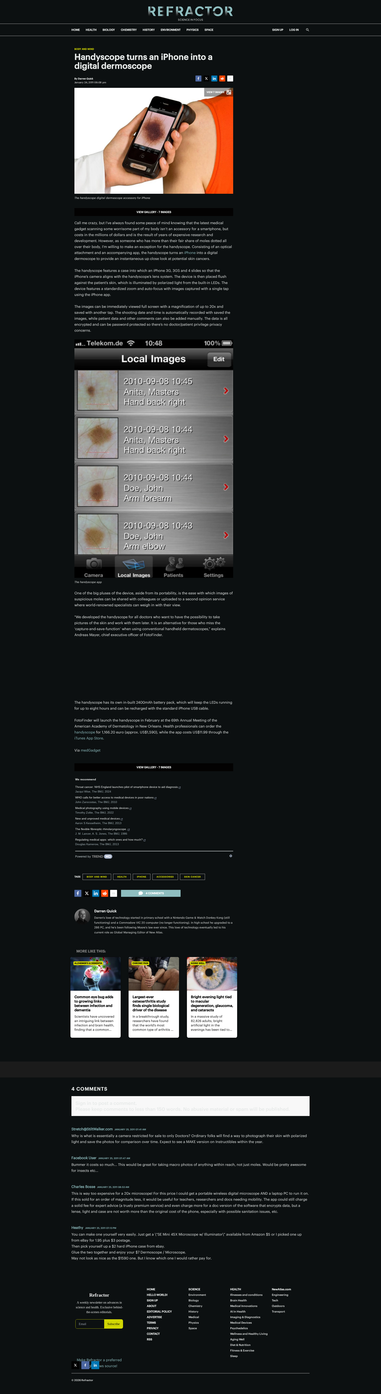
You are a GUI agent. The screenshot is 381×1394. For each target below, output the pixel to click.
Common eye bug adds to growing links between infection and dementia (93, 1003)
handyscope (84, 732)
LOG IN (294, 30)
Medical (194, 1317)
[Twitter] (206, 78)
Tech (275, 1300)
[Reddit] (222, 78)
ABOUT (151, 1306)
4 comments (155, 893)
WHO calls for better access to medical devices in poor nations (114, 797)
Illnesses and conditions (246, 1295)
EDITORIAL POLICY (159, 1311)
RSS (149, 1339)
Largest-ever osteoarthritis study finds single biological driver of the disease (151, 1003)
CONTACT (153, 1334)
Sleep (234, 1356)
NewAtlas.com (281, 1289)
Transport (278, 1311)
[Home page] (190, 11)
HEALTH (91, 30)
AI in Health (238, 1311)
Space (193, 1328)
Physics (194, 1322)
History (193, 1311)
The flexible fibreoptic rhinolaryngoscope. (101, 829)
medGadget (90, 750)
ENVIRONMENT (171, 30)
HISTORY (149, 30)
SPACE (209, 30)
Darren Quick (105, 911)
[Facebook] (198, 78)
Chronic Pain (140, 963)
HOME (75, 30)
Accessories (165, 876)
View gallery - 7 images (154, 212)
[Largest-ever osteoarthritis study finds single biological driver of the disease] (154, 974)
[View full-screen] (228, 92)
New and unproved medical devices (97, 818)
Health (122, 876)
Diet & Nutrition (240, 1345)
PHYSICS (193, 30)
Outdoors (278, 1306)
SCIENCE (194, 1289)
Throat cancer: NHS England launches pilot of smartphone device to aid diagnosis (126, 787)
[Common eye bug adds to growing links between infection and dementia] (95, 974)
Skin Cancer (192, 876)
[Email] (230, 78)
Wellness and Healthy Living (249, 1334)
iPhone (190, 252)
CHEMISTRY (129, 30)
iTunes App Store (88, 738)
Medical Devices (241, 1322)
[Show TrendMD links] (230, 855)
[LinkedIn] (214, 78)
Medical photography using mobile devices (102, 808)
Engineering (280, 1295)
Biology (194, 1300)
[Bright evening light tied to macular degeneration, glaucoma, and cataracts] (212, 974)
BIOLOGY (109, 30)
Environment (197, 1295)
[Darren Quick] (82, 917)
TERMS (151, 1322)
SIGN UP (277, 30)
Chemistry (195, 1306)
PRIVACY (153, 1328)
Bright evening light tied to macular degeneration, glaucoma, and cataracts (212, 1003)
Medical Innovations (243, 1306)
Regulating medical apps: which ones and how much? (109, 839)
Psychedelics (239, 1328)
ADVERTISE (154, 1317)
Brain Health (238, 1300)
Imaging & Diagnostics (245, 1317)
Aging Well (198, 963)
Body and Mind (84, 49)
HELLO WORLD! (157, 1295)
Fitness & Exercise (242, 1350)
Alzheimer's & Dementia (88, 963)
